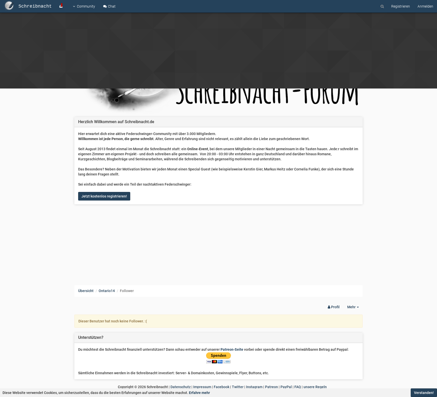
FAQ (297, 387)
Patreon (271, 387)
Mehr (355, 308)
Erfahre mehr (199, 393)
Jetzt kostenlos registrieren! (104, 196)
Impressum (202, 387)
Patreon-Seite (232, 349)
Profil (335, 307)
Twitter (238, 387)
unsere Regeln (315, 387)
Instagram (254, 387)
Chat (111, 6)
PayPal (286, 387)
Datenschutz (180, 387)
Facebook (221, 387)
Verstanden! (424, 393)
